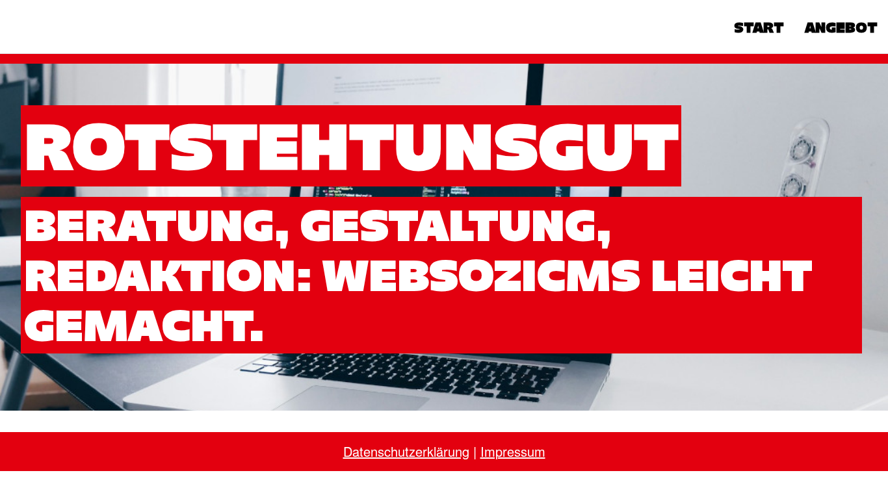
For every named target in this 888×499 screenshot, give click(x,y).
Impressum (512, 451)
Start (759, 27)
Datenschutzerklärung (406, 451)
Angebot (841, 27)
